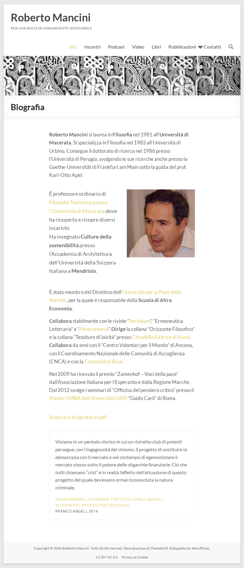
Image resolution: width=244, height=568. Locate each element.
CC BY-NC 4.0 (107, 557)
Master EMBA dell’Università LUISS (88, 398)
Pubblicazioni (182, 46)
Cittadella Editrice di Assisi (161, 337)
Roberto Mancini (51, 17)
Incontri (92, 46)
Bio (73, 46)
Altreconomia (93, 329)
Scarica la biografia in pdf (77, 417)
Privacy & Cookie (135, 557)
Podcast (116, 46)
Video (138, 46)
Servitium (139, 321)
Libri (156, 46)
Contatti (212, 46)
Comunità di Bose (104, 361)
